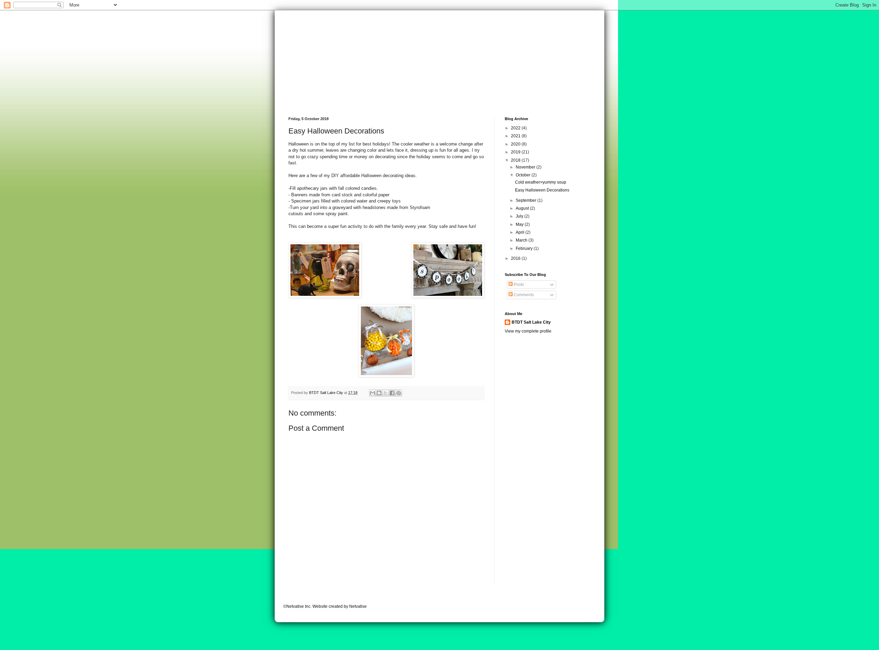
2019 (516, 152)
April (520, 232)
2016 (516, 258)
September (526, 200)
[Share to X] (385, 393)
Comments (523, 294)
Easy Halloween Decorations (542, 190)
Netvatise (358, 606)
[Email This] (372, 393)
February (525, 248)
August (523, 208)
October (524, 175)
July (520, 216)
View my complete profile (528, 331)
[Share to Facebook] (392, 393)
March (522, 240)
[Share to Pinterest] (398, 393)
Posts (518, 284)
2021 (516, 136)
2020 (516, 144)
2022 (516, 128)
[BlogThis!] (379, 393)
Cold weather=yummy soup (540, 182)
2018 (516, 160)
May (520, 224)
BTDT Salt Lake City (531, 322)
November (526, 167)
